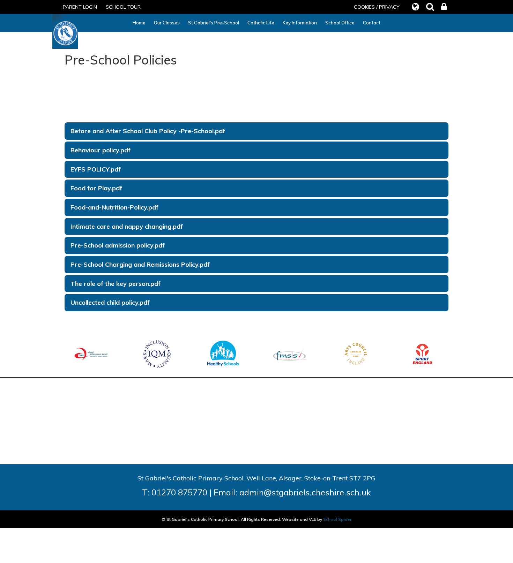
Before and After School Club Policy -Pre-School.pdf (147, 131)
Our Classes (167, 22)
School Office (340, 22)
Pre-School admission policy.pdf (117, 245)
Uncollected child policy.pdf (110, 302)
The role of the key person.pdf (115, 284)
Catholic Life (260, 22)
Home (139, 22)
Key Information (300, 22)
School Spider (337, 519)
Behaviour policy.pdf (100, 150)
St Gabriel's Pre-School (213, 22)
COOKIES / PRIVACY (377, 7)
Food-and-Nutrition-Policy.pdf (114, 207)
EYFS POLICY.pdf (95, 169)
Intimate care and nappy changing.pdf (126, 226)
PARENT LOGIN (80, 7)
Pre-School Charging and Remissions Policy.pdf (140, 264)
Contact (371, 22)
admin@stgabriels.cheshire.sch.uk (305, 492)
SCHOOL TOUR (123, 7)
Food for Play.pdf (96, 188)
